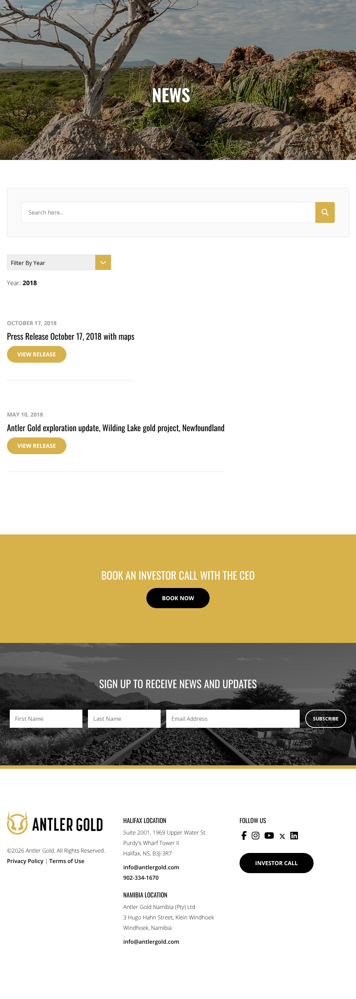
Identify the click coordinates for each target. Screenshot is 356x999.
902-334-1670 (141, 877)
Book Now (178, 598)
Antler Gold (55, 823)
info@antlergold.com (151, 867)
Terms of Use (66, 861)
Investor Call (276, 863)
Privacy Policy (25, 861)
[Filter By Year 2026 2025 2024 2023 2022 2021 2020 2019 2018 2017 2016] (59, 262)
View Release (36, 354)
